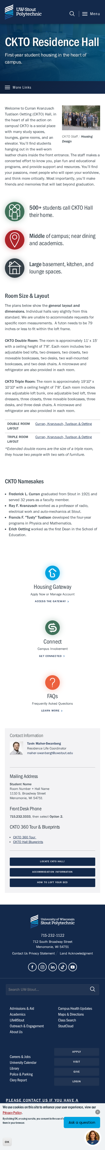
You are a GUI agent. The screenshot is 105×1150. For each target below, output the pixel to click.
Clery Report (18, 1080)
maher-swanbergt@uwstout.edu (50, 753)
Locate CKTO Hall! (52, 861)
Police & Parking (21, 1074)
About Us (16, 1032)
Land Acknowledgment (76, 953)
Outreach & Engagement (27, 1026)
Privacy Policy (12, 1113)
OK (7, 1142)
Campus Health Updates (75, 1008)
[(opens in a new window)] (32, 967)
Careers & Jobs (20, 1057)
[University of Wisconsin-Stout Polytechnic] (52, 922)
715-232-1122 (52, 935)
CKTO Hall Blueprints (28, 842)
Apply (76, 1051)
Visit (76, 1061)
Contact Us (20, 953)
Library (14, 1068)
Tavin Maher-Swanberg (44, 744)
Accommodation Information (52, 872)
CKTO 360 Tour (24, 837)
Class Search (67, 1020)
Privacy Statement (42, 953)
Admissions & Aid (22, 1008)
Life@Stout (17, 1020)
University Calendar (23, 1062)
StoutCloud (66, 1026)
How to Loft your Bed (52, 882)
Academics (17, 1014)
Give (77, 1071)
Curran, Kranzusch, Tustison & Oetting (63, 424)
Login (77, 1081)
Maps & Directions (71, 1014)
